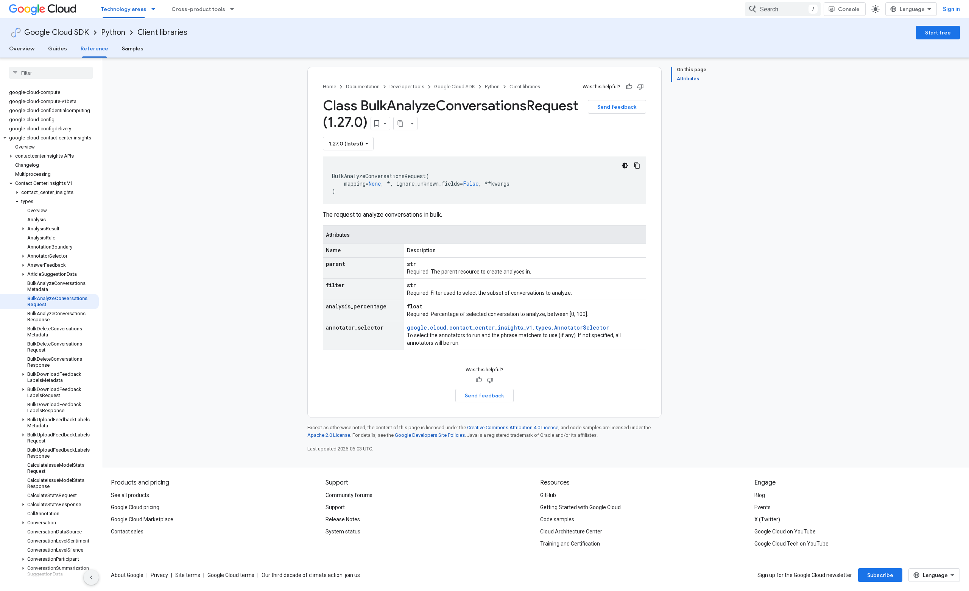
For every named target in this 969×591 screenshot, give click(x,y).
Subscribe (880, 575)
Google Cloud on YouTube (785, 531)
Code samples (557, 519)
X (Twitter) (767, 519)
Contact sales (127, 531)
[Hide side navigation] (91, 577)
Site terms (187, 575)
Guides (57, 48)
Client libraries (162, 32)
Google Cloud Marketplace (142, 519)
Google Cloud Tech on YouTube (791, 544)
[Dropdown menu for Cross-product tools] (234, 9)
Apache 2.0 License (328, 435)
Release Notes (343, 519)
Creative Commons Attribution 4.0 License (512, 427)
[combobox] (783, 9)
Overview (21, 48)
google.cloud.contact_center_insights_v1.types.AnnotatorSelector (508, 327)
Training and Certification (570, 544)
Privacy (159, 575)
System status (343, 531)
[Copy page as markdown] (400, 123)
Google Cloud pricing (135, 507)
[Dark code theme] (625, 165)
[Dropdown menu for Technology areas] (155, 9)
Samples (132, 48)
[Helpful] (629, 86)
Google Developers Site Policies (430, 435)
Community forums (349, 495)
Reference (94, 48)
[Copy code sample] (637, 165)
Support (335, 507)
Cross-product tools (198, 9)
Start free (938, 32)
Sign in (951, 9)
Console (849, 9)
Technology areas (123, 9)
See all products (130, 495)
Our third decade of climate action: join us (311, 575)
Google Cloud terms (230, 575)
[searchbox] (51, 73)
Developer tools (406, 86)
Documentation (363, 86)
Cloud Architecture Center (571, 531)
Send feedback (617, 106)
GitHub (548, 495)
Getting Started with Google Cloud (580, 507)
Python (113, 32)
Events (762, 507)
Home (329, 86)
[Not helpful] (640, 86)
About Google (127, 575)
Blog (759, 495)
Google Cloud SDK (56, 32)
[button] (49, 137)
